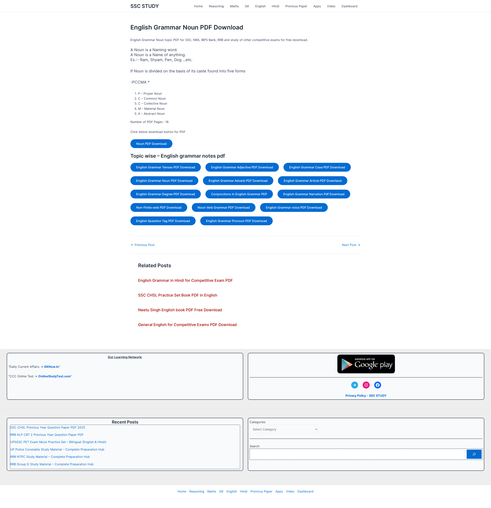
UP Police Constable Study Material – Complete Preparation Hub (57, 449)
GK (247, 6)
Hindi (275, 6)
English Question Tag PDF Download (163, 221)
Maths (234, 6)
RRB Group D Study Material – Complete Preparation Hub (52, 464)
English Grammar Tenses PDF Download (165, 167)
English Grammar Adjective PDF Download (242, 167)
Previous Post (143, 244)
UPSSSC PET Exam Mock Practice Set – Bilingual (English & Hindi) (58, 442)
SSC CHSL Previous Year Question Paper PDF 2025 (47, 427)
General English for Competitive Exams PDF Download (187, 324)
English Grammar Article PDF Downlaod (313, 181)
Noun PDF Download (151, 144)
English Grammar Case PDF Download (317, 167)
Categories (257, 422)
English (260, 6)
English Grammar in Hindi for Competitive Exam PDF (185, 280)
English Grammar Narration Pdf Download (313, 194)
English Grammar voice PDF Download (294, 207)
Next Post (351, 244)
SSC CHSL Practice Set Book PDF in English (177, 295)
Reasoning (216, 6)
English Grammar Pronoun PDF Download (236, 221)
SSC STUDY (144, 6)
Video (331, 6)
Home (198, 6)
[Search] (474, 454)
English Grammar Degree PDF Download (165, 194)
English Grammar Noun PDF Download (164, 181)
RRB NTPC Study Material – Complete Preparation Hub (50, 457)
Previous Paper (296, 6)
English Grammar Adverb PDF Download (238, 181)
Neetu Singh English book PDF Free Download (180, 310)
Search (255, 446)
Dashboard (350, 6)
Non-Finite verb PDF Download (158, 207)
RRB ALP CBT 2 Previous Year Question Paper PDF (47, 435)
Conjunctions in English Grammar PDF (239, 194)
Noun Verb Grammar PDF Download (224, 207)
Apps (317, 6)
